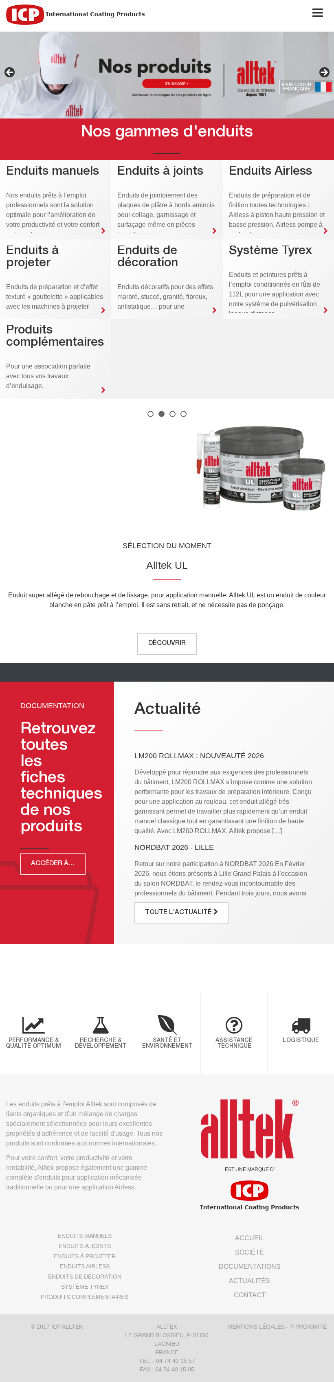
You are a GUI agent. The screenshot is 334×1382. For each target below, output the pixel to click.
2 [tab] (161, 414)
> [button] (324, 73)
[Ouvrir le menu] (318, 14)
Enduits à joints (85, 1246)
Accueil (249, 1238)
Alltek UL (167, 565)
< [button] (10, 73)
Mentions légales (256, 1326)
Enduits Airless (85, 1266)
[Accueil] (75, 14)
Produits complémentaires (84, 1297)
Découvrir (167, 644)
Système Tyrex (84, 1286)
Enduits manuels (85, 1236)
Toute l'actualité (179, 913)
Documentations (250, 1266)
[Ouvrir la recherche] (292, 14)
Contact (250, 1295)
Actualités (249, 1280)
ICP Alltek (67, 1326)
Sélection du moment (167, 546)
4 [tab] (183, 414)
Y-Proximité (308, 1326)
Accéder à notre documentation (58, 864)
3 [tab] (172, 414)
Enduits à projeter (85, 1256)
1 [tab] (150, 414)
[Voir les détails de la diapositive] (167, 75)
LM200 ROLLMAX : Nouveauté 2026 (199, 756)
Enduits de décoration (84, 1276)
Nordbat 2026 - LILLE (174, 847)
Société (249, 1252)
